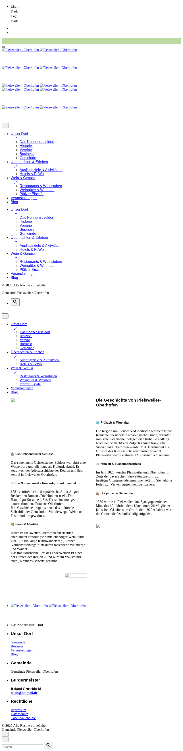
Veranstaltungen (22, 650)
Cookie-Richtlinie (23, 718)
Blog (14, 654)
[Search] (15, 302)
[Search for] (23, 747)
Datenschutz (19, 714)
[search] (48, 745)
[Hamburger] (3, 47)
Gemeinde (18, 642)
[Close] (5, 125)
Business (17, 646)
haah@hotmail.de (24, 693)
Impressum (18, 710)
